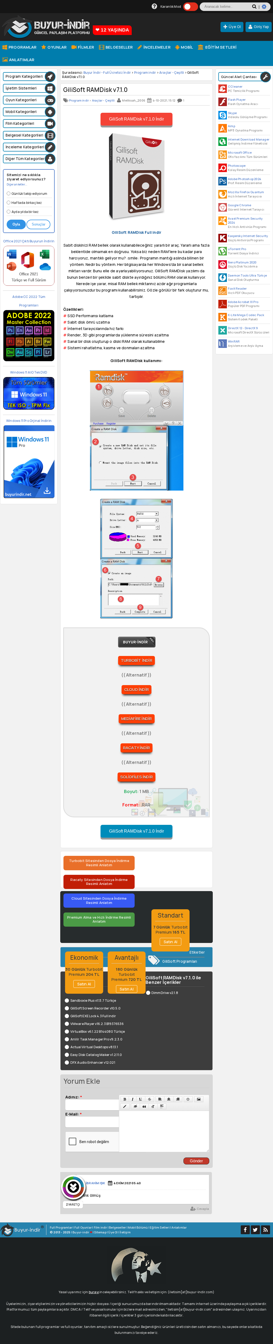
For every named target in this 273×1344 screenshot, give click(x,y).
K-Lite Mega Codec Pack (246, 315)
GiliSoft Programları (179, 961)
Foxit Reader (237, 288)
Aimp (231, 126)
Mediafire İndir (136, 718)
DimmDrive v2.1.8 (164, 992)
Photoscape (237, 166)
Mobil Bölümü (138, 1227)
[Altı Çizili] (140, 1099)
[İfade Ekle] (188, 1099)
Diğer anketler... (17, 184)
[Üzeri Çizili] (149, 1099)
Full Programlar (61, 1227)
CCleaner (235, 86)
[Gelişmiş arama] (266, 9)
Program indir (145, 72)
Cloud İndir (136, 689)
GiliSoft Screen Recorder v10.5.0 (95, 1008)
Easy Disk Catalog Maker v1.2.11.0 (96, 1054)
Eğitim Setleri (220, 47)
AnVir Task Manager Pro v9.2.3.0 (96, 1039)
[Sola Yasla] (159, 1099)
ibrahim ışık (95, 1183)
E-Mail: (73, 1114)
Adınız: (73, 1097)
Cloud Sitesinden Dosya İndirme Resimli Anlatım (99, 900)
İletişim (125, 1232)
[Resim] (198, 1099)
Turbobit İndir (136, 660)
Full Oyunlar (83, 1227)
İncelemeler (156, 47)
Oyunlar (57, 47)
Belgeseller (119, 47)
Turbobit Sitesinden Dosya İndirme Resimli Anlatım (99, 862)
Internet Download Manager (248, 139)
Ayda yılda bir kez (25, 211)
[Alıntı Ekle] (144, 1106)
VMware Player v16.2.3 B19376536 (97, 1023)
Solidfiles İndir (136, 777)
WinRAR (234, 341)
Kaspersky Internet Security (248, 236)
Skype (232, 113)
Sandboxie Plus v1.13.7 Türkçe (93, 1000)
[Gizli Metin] (135, 1106)
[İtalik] (132, 1099)
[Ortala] (168, 1099)
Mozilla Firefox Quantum (246, 192)
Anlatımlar (21, 59)
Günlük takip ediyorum (29, 193)
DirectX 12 (235, 328)
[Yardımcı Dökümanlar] (154, 7)
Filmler (85, 47)
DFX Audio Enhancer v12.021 (92, 1062)
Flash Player (237, 100)
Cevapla (202, 1209)
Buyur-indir (81, 1232)
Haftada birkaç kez (26, 202)
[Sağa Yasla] (177, 1099)
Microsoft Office (240, 152)
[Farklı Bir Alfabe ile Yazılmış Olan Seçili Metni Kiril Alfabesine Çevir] (153, 1106)
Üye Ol (235, 26)
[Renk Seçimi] (124, 1106)
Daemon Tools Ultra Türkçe (247, 275)
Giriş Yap (261, 26)
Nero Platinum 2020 (242, 262)
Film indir (100, 1227)
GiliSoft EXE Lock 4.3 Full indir (93, 1016)
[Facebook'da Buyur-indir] (245, 1229)
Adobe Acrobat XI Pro (243, 302)
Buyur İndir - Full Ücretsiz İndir (107, 72)
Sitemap (100, 1232)
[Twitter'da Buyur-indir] (255, 1229)
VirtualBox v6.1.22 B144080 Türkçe (97, 1031)
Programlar (22, 47)
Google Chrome (239, 205)
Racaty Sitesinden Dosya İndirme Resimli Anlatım (99, 881)
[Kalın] (125, 1099)
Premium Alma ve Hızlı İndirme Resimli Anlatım (99, 919)
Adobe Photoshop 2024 (244, 179)
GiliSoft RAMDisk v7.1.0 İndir (136, 119)
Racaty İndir (136, 748)
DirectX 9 (251, 328)
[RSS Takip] (265, 1229)
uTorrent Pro (237, 249)
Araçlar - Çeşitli (171, 72)
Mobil (186, 47)
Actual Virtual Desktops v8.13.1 (94, 1047)
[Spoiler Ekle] (161, 1106)
